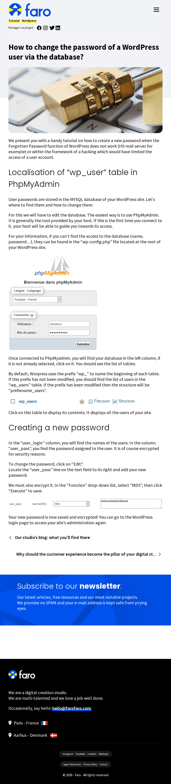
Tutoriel (14, 21)
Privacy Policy (90, 764)
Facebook (80, 753)
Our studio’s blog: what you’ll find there (52, 537)
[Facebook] (39, 29)
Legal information (72, 764)
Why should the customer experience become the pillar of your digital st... (86, 554)
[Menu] (156, 9)
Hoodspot (103, 753)
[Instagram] (46, 29)
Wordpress (29, 21)
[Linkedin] (58, 29)
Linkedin (92, 753)
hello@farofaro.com (71, 708)
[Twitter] (52, 29)
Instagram (68, 753)
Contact (104, 764)
